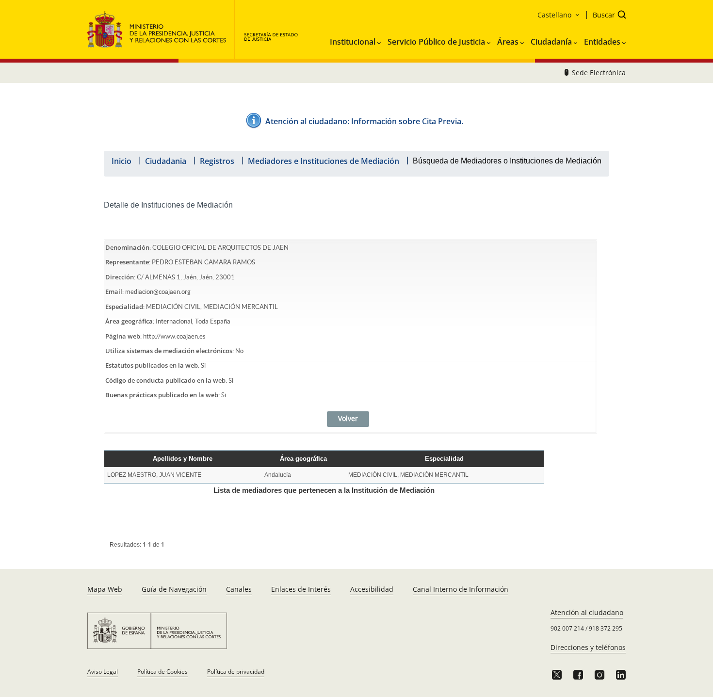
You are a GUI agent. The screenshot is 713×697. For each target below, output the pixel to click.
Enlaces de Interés (301, 589)
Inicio (121, 161)
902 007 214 (567, 628)
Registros (217, 161)
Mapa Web (104, 589)
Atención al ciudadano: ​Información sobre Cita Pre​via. (364, 121)
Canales (239, 589)
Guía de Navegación (174, 589)
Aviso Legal (102, 671)
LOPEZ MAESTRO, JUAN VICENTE (154, 474)
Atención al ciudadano (587, 612)
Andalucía (277, 474)
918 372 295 (605, 628)
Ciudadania (165, 161)
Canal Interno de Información (460, 589)
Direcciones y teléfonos (588, 647)
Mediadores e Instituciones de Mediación (323, 161)
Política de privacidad (235, 671)
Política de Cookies (162, 671)
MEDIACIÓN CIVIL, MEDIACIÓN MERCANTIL (408, 474)
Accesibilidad (371, 589)
